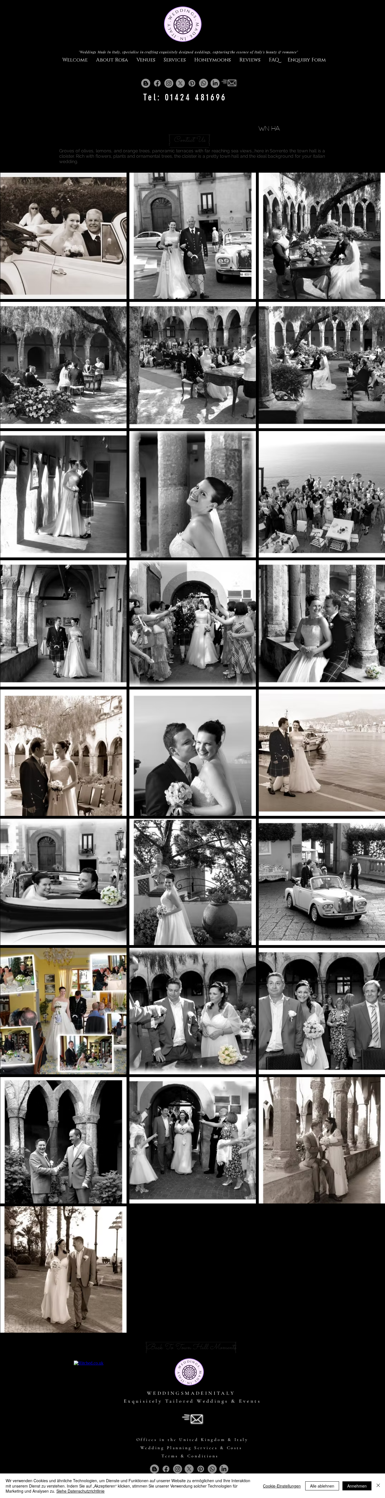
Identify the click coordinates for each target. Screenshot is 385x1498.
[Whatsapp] (203, 83)
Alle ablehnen (322, 1486)
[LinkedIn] (215, 83)
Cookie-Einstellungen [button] (282, 1486)
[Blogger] (145, 83)
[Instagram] (168, 83)
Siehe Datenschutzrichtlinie (80, 1491)
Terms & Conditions (190, 1456)
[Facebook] (157, 83)
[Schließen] (378, 1485)
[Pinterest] (191, 83)
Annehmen (357, 1486)
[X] (180, 83)
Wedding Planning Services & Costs (191, 1447)
